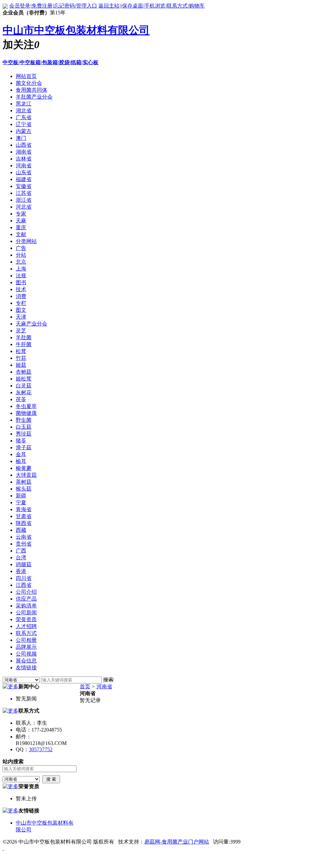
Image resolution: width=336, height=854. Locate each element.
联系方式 (177, 6)
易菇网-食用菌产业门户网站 (176, 842)
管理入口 (86, 6)
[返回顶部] (3, 848)
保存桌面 (132, 6)
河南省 (104, 686)
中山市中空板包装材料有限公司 (76, 30)
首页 (85, 686)
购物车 (197, 6)
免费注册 (42, 6)
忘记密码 (64, 6)
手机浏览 (154, 6)
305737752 (40, 749)
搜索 (108, 679)
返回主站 (108, 6)
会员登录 (19, 6)
